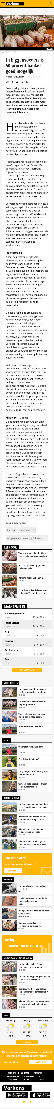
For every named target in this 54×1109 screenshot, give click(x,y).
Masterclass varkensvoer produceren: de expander (29, 924)
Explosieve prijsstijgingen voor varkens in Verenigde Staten (32, 591)
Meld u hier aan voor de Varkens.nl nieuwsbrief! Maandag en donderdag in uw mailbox (27, 1053)
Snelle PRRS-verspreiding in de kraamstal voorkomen (32, 900)
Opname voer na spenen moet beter (32, 579)
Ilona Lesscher (19, 77)
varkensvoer (26, 530)
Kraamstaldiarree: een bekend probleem (32, 887)
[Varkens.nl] (27, 1088)
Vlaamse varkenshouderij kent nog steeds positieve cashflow (32, 554)
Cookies (25, 1079)
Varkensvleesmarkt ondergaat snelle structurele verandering (32, 690)
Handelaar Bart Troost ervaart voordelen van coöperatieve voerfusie (32, 818)
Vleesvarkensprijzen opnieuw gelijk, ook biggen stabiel (32, 715)
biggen (11, 530)
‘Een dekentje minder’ (28, 759)
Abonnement (13, 1076)
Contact (25, 1073)
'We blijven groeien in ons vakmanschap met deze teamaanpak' (30, 830)
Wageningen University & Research (26, 538)
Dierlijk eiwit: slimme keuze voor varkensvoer (33, 912)
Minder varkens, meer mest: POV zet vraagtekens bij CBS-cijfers (33, 1002)
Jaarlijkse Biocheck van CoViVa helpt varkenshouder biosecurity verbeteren (33, 990)
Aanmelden (13, 870)
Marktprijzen (14, 606)
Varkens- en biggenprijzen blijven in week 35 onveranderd (34, 978)
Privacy (13, 1079)
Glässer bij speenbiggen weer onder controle (32, 567)
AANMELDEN (41, 1062)
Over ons (12, 1073)
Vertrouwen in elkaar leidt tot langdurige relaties (32, 703)
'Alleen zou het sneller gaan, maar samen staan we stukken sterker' (32, 843)
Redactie (38, 1073)
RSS (40, 1076)
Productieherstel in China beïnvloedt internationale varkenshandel (30, 965)
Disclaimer (39, 1079)
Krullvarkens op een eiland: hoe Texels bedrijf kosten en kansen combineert (33, 805)
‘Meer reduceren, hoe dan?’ (30, 726)
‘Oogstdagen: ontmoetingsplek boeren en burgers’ (33, 773)
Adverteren (29, 1076)
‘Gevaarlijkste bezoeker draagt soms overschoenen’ (32, 785)
